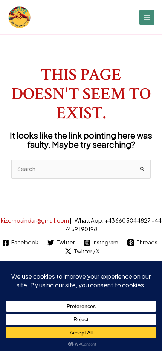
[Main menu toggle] (146, 17)
